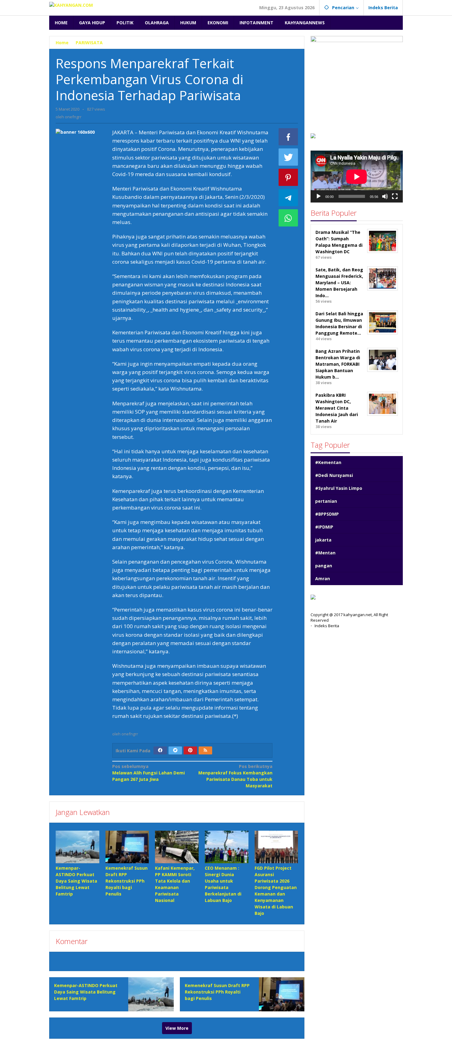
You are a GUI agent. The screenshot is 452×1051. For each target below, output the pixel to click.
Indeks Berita (327, 625)
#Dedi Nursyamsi (334, 475)
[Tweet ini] (288, 157)
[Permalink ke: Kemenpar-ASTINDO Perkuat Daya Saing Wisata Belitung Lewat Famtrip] (77, 847)
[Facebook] (160, 750)
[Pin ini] (288, 177)
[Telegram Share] (288, 197)
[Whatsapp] (288, 217)
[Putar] (318, 196)
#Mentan (325, 552)
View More (176, 1028)
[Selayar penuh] (395, 196)
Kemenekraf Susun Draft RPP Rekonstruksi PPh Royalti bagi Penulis (126, 881)
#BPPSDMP (327, 514)
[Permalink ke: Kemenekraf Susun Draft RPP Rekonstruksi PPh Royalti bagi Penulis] (127, 847)
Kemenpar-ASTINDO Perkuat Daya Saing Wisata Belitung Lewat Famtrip (76, 881)
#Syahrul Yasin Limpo (338, 488)
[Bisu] (385, 196)
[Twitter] (175, 750)
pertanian (326, 501)
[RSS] (205, 750)
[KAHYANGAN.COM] (71, 4)
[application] (357, 177)
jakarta (323, 539)
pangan (323, 565)
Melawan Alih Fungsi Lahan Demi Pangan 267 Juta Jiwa (148, 772)
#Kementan (328, 462)
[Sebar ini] (288, 136)
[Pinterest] (190, 750)
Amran (322, 578)
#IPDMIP (324, 526)
